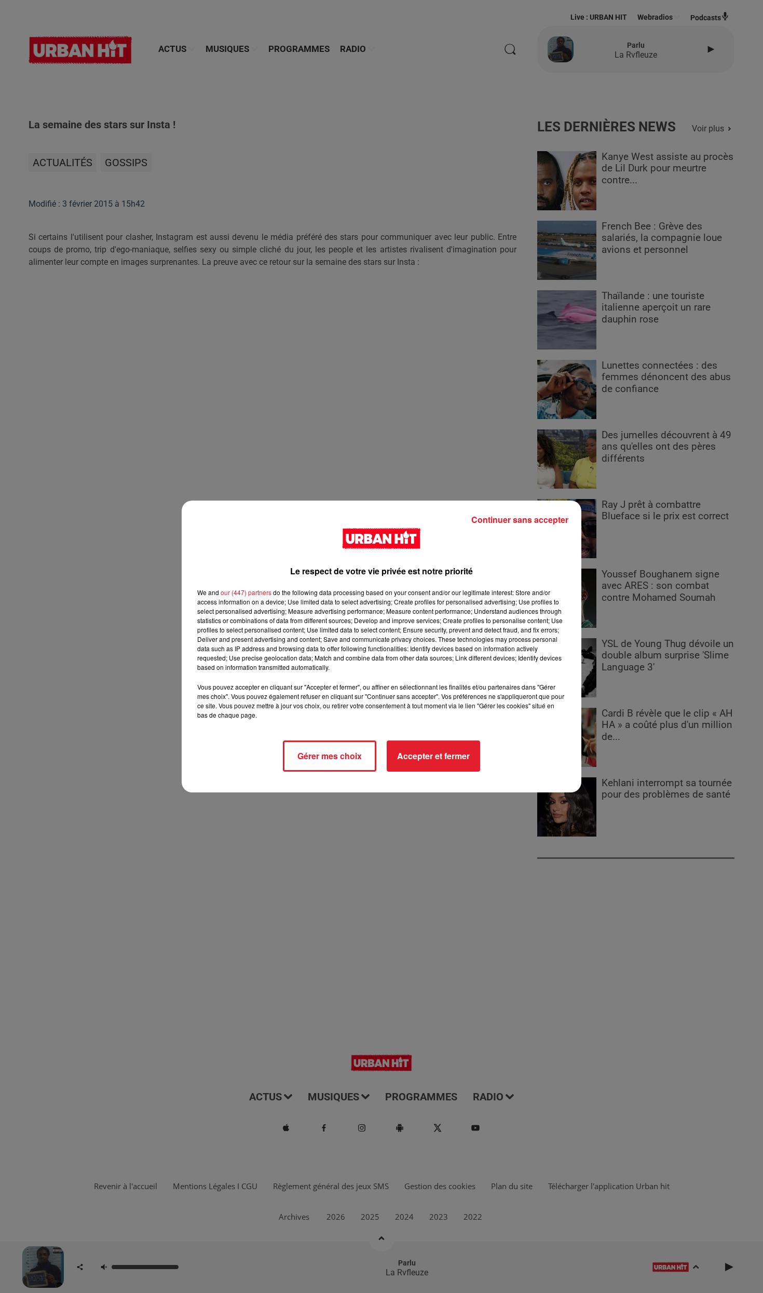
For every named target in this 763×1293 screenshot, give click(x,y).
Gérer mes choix (329, 756)
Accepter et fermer (433, 756)
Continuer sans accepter (519, 520)
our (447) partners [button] (246, 592)
